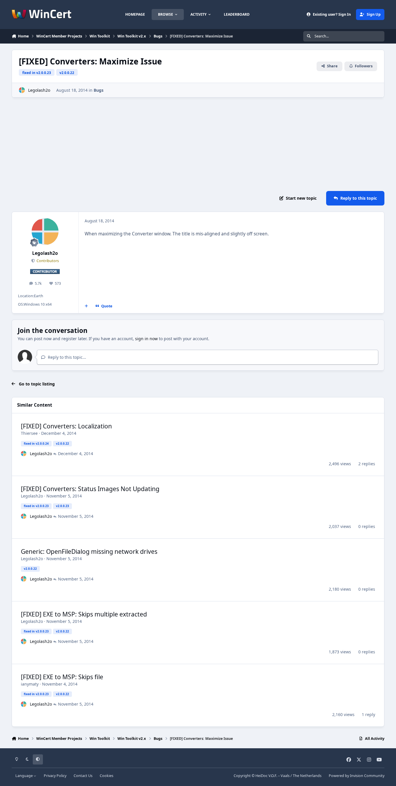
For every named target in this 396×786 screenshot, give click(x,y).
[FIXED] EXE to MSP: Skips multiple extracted (84, 614)
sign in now (146, 338)
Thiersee (29, 433)
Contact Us (83, 775)
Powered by (356, 775)
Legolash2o (39, 90)
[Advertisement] (198, 144)
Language (24, 775)
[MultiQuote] (86, 306)
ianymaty (30, 684)
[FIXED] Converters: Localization (66, 426)
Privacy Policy (55, 775)
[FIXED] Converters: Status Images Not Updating (90, 489)
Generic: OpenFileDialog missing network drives (89, 551)
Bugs (98, 90)
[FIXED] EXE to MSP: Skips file (62, 677)
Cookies (106, 775)
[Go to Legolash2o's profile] (22, 90)
